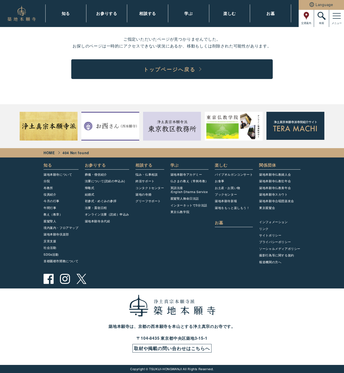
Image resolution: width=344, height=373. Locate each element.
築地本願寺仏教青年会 (275, 187)
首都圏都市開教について (61, 261)
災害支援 (50, 241)
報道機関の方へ (270, 262)
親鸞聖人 (50, 221)
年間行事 (50, 207)
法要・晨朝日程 (96, 207)
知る (66, 13)
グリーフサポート (148, 201)
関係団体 (267, 165)
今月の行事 (51, 201)
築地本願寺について (58, 174)
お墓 (270, 13)
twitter (81, 279)
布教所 (48, 187)
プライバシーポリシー (275, 241)
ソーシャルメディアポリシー (279, 248)
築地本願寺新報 (226, 201)
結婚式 (89, 194)
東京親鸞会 (267, 207)
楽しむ (229, 13)
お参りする (106, 13)
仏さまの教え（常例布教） (189, 181)
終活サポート (145, 181)
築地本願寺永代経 (97, 221)
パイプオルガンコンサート (234, 174)
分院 (47, 181)
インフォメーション (273, 222)
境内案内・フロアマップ (61, 227)
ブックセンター (226, 194)
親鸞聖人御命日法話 (184, 198)
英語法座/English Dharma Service (189, 189)
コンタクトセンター (149, 187)
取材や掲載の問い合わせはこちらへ (172, 348)
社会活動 (50, 247)
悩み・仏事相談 (146, 174)
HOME (49, 152)
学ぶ (188, 13)
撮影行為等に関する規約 (276, 255)
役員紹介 (50, 194)
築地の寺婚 (143, 194)
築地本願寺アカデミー (186, 174)
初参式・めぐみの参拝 (101, 201)
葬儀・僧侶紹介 (96, 174)
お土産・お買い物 (227, 187)
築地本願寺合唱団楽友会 (276, 201)
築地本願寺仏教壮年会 (275, 181)
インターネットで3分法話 (188, 205)
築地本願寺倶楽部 (56, 234)
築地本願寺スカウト (273, 194)
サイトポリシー (270, 235)
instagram (65, 279)
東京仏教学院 (180, 211)
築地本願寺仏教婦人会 (275, 174)
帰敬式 (89, 187)
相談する (147, 13)
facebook (49, 279)
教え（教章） (53, 214)
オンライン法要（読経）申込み (107, 214)
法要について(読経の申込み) (105, 181)
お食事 (219, 181)
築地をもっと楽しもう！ (232, 207)
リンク (264, 228)
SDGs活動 (51, 254)
